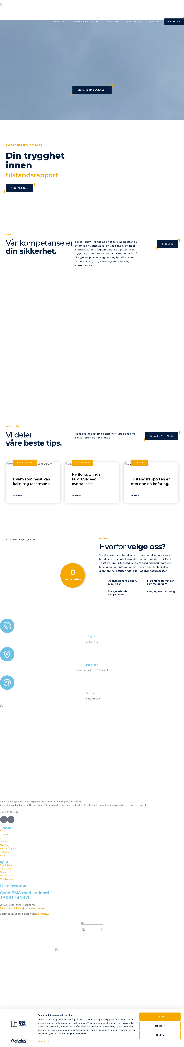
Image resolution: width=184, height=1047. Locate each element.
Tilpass (158, 1026)
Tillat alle (160, 1016)
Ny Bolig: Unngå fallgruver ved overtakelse (86, 479)
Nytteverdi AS (42, 913)
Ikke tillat (160, 1035)
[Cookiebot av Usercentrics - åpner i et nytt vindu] (18, 1041)
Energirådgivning (85, 21)
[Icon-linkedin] (10, 819)
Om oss (155, 21)
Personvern (6, 908)
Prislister (134, 21)
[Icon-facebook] (3, 819)
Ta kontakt (174, 21)
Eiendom (112, 21)
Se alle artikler (161, 436)
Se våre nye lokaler (91, 90)
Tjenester (57, 21)
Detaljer (42, 1041)
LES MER (167, 244)
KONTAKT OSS (19, 188)
